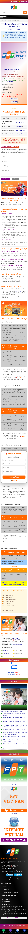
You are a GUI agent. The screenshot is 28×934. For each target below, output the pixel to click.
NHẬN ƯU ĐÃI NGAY (14, 477)
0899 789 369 (16, 480)
